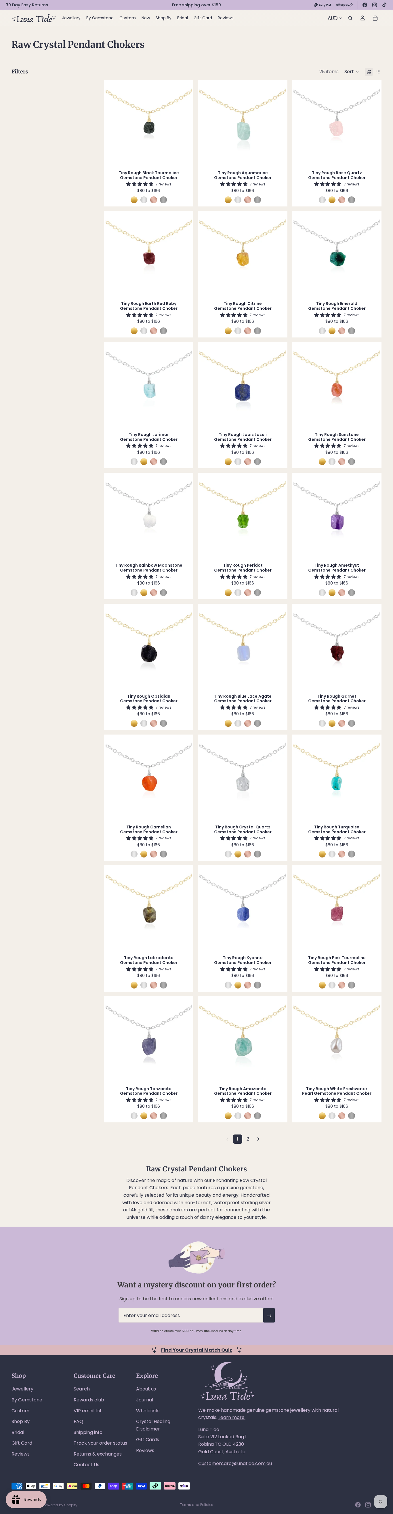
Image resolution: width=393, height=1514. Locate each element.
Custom (20, 1410)
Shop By (21, 1421)
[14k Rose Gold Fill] (154, 200)
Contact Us (86, 1464)
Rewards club (89, 1400)
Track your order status (100, 1443)
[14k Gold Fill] (134, 200)
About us (146, 1389)
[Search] (350, 18)
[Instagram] (374, 5)
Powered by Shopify (60, 1504)
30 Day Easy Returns (27, 5)
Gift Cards (147, 1439)
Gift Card (22, 1443)
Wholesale (148, 1410)
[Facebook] (365, 5)
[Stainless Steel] (163, 200)
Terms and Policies (196, 1504)
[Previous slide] (114, 123)
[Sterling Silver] (144, 200)
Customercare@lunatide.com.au (235, 1463)
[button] (351, 71)
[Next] (258, 1139)
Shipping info (88, 1432)
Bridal (18, 1432)
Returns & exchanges (98, 1454)
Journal (144, 1400)
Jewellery (22, 1389)
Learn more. (231, 1417)
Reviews (21, 1454)
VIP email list (88, 1410)
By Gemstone (27, 1400)
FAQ (78, 1421)
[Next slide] (183, 123)
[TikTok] (384, 5)
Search (82, 1389)
